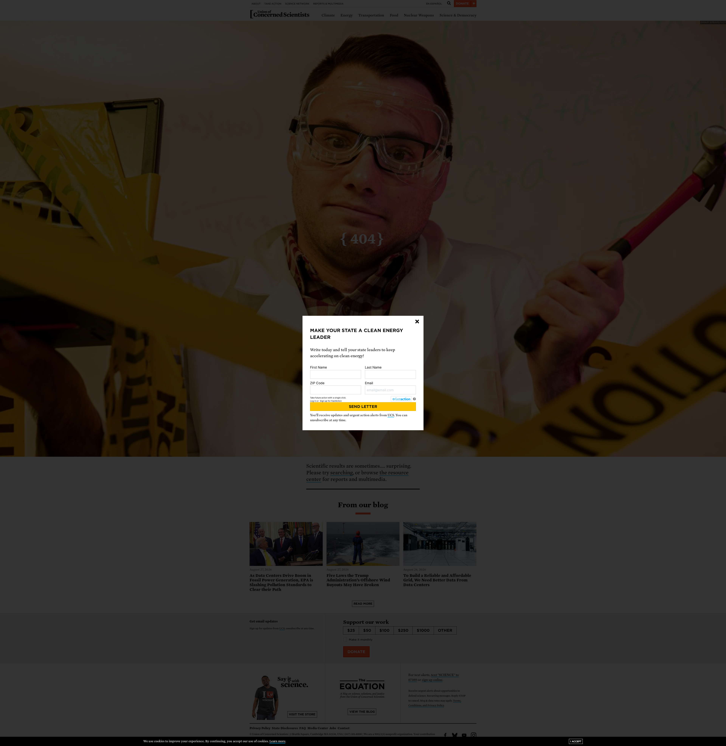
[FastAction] (401, 399)
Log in (313, 401)
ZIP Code (317, 383)
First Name (318, 367)
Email (369, 383)
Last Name (373, 367)
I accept (575, 741)
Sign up (323, 401)
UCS (391, 415)
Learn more (277, 741)
